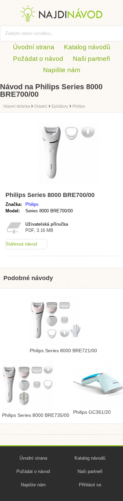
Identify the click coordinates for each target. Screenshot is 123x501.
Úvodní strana (33, 47)
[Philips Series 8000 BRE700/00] (68, 185)
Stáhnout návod (21, 244)
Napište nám (61, 70)
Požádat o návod (38, 58)
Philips (32, 204)
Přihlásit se (90, 484)
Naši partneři (91, 58)
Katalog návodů (87, 47)
